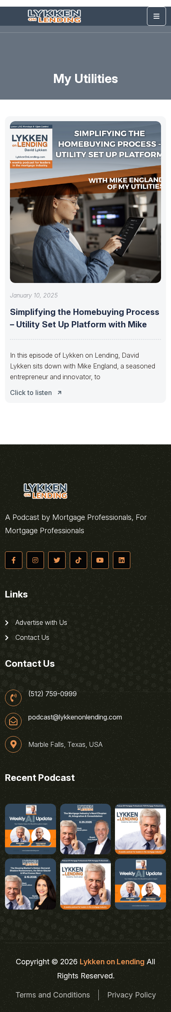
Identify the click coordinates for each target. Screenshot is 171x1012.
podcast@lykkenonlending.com (75, 717)
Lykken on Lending (112, 961)
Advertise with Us (40, 622)
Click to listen (31, 392)
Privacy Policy (131, 994)
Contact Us (31, 637)
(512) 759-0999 (52, 693)
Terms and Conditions (52, 994)
